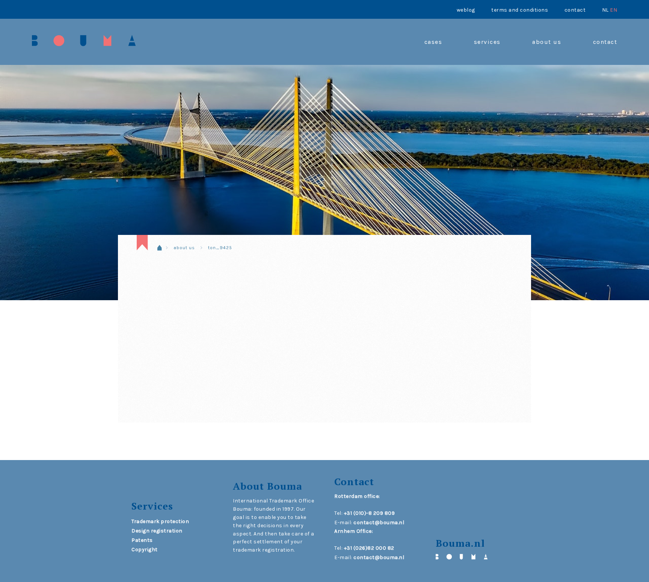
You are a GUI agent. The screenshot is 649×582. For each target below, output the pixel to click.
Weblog (466, 10)
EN (613, 10)
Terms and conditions (519, 10)
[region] (324, 159)
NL (605, 10)
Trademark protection (160, 521)
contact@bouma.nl (378, 522)
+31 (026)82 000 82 (369, 548)
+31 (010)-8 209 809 (369, 513)
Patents (142, 540)
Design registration (157, 531)
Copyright (144, 549)
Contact (575, 10)
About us (546, 41)
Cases (433, 41)
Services (487, 41)
